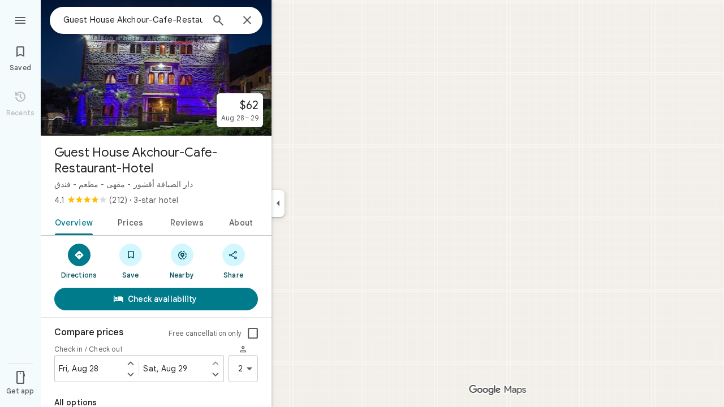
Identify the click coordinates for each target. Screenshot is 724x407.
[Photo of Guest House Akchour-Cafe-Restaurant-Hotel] (156, 68)
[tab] (71, 221)
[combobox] (132, 20)
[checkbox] (253, 333)
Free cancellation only (205, 333)
